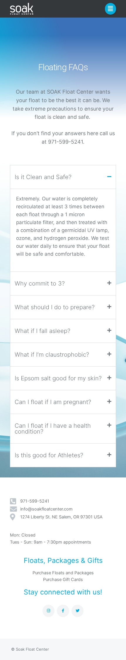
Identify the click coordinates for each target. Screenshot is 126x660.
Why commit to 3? (40, 283)
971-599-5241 (65, 142)
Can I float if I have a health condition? (53, 428)
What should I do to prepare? (55, 307)
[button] (110, 9)
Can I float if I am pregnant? (53, 401)
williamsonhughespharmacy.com (59, 254)
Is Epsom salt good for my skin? (58, 378)
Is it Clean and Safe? (43, 177)
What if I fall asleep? (42, 330)
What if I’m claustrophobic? (52, 354)
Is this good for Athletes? (49, 455)
